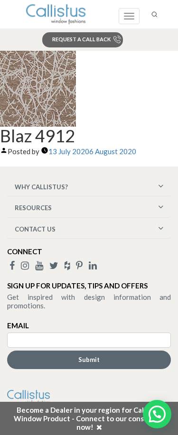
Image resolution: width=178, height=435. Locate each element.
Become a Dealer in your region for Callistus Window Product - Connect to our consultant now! (89, 418)
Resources (33, 208)
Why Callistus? (41, 187)
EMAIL (18, 325)
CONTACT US (35, 229)
